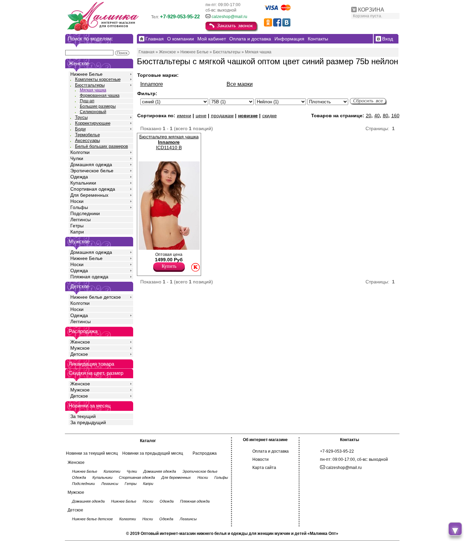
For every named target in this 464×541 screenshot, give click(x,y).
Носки (77, 201)
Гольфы (79, 207)
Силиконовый (93, 111)
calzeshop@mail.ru (229, 16)
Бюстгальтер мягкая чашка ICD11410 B (169, 142)
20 (368, 115)
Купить (169, 266)
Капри (77, 231)
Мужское (80, 348)
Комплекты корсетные (98, 79)
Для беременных (89, 195)
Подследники (85, 213)
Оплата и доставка (270, 451)
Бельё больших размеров (101, 146)
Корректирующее (92, 123)
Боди (80, 129)
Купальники (83, 183)
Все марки (240, 84)
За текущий (83, 416)
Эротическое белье (91, 170)
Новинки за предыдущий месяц (152, 453)
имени (184, 115)
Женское (80, 342)
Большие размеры (98, 106)
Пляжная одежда (89, 276)
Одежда (79, 176)
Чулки (76, 158)
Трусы (81, 117)
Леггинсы (80, 219)
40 (377, 115)
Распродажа (205, 453)
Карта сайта (264, 467)
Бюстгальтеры (90, 85)
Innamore (151, 84)
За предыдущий (88, 422)
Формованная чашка (100, 95)
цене (201, 115)
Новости (260, 459)
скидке (269, 115)
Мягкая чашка (93, 90)
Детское (79, 286)
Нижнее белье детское (95, 297)
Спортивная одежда (92, 189)
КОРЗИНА (371, 10)
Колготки (80, 152)
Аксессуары (87, 140)
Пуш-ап (87, 101)
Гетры (77, 225)
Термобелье (87, 134)
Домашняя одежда (91, 164)
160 (395, 115)
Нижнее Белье (86, 74)
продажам (222, 115)
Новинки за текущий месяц (92, 453)
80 (385, 115)
